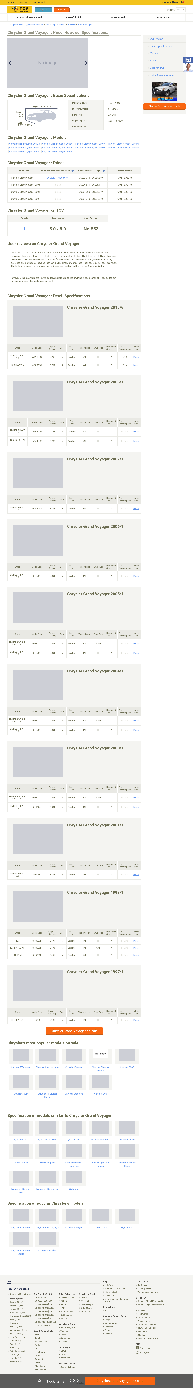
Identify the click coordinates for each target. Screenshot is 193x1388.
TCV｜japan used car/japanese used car (25, 25)
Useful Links (75, 17)
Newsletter (142, 1331)
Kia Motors (16, 1361)
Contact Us (109, 1295)
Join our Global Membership (150, 1301)
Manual (63, 1301)
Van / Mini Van (41, 1341)
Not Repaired (66, 1315)
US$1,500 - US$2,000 (44, 1308)
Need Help (120, 17)
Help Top (109, 1285)
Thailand (64, 1331)
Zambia (64, 1354)
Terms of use (143, 1317)
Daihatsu (17, 1351)
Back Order (163, 17)
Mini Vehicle (40, 1370)
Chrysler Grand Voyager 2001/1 (123, 147)
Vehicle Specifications (56, 25)
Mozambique (111, 1323)
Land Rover (18, 1337)
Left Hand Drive (67, 1297)
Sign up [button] (43, 9)
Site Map (141, 1335)
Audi (15, 1344)
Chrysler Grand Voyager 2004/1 (57, 147)
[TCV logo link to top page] (19, 9)
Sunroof (64, 1318)
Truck (37, 1338)
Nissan (16, 1305)
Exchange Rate (144, 1288)
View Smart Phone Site (147, 1338)
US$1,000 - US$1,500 (44, 1304)
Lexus (15, 1355)
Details (136, 357)
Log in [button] (61, 9)
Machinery (40, 1366)
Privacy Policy (144, 1321)
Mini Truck (85, 1311)
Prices (153, 60)
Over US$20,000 (42, 1325)
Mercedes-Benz (20, 1316)
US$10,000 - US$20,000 (45, 1322)
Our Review (156, 38)
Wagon (38, 1363)
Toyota (16, 1302)
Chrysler (72, 25)
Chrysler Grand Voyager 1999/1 (24, 151)
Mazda (16, 1323)
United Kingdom (67, 1328)
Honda (16, 1309)
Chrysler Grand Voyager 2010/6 (24, 144)
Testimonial (142, 1314)
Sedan (38, 1345)
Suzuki (16, 1333)
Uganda (108, 1334)
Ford (14, 1347)
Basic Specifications (161, 46)
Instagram (145, 1352)
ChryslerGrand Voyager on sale (74, 1031)
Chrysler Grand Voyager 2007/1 (90, 144)
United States (66, 1358)
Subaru (16, 1326)
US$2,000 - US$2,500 (44, 1311)
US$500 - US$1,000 (43, 1301)
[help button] (72, 171)
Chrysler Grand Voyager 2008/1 (57, 144)
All (106, 1310)
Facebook (145, 1348)
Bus (37, 1349)
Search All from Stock (20, 1294)
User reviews (157, 67)
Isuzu (15, 1340)
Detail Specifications (162, 75)
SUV (37, 1335)
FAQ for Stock (111, 1292)
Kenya (63, 1351)
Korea (63, 1335)
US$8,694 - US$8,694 (57, 177)
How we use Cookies (146, 1328)
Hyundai (15, 1358)
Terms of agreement (146, 1324)
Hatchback (40, 1352)
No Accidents (66, 1311)
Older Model (86, 1308)
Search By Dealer (68, 1367)
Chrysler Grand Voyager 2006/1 (123, 144)
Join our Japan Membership (150, 1305)
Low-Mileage (87, 1304)
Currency (171, 10)
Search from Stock (31, 17)
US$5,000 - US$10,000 (45, 1318)
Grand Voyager (85, 25)
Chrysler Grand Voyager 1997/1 (57, 151)
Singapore (65, 1338)
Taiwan (63, 1341)
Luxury (84, 1297)
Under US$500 (41, 1297)
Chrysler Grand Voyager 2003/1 (90, 147)
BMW (15, 1319)
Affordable (86, 1301)
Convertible (40, 1359)
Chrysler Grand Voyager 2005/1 (24, 147)
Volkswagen (18, 1330)
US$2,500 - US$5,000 (44, 1315)
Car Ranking (143, 1285)
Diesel (63, 1304)
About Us (141, 1310)
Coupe (38, 1355)
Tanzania (109, 1327)
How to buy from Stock (115, 1288)
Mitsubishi (17, 1312)
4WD (62, 1308)
